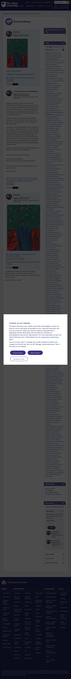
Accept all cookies (17, 353)
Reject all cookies (35, 353)
